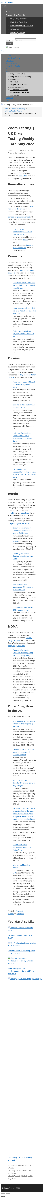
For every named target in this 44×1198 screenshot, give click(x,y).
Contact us (23, 176)
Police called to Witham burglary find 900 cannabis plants (23, 333)
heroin (15, 541)
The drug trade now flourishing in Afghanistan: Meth (23, 556)
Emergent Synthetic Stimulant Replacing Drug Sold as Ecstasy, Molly (23, 652)
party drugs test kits (16, 645)
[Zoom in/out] (9, 1193)
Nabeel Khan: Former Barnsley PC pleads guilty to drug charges (24, 783)
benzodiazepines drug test (19, 217)
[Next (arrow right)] (4, 1196)
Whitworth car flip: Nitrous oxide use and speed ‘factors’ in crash (23, 752)
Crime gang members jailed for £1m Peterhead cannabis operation (24, 311)
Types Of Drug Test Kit (15, 15)
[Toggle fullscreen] (7, 1193)
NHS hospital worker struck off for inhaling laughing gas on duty (24, 724)
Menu (3, 51)
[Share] (4, 1193)
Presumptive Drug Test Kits (21, 25)
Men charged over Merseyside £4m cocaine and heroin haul (23, 587)
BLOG (8, 11)
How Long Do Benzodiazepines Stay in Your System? (22, 232)
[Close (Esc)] (2, 1193)
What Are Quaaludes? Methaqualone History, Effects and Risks (21, 971)
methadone (24, 513)
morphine (12, 513)
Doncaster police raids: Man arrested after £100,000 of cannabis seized (24, 285)
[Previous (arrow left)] (2, 1196)
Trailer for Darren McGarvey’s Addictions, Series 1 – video (22, 847)
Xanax (25, 240)
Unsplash (20, 913)
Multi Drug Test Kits (18, 22)
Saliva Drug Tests (17, 29)
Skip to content (7, 2)
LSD (14, 873)
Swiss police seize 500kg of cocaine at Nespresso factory (24, 384)
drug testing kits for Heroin (19, 523)
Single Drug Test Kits (18, 18)
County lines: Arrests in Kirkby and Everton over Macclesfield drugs (22, 530)
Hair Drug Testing (17, 32)
